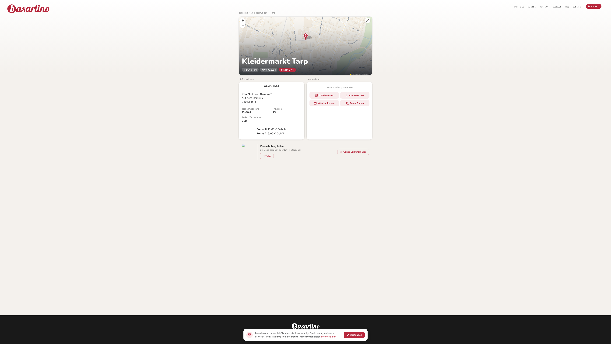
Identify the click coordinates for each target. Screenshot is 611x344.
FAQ (567, 6)
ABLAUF (557, 6)
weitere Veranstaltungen (354, 152)
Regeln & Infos (357, 103)
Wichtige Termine (325, 103)
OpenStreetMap (361, 74)
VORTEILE (519, 6)
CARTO (369, 74)
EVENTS (576, 6)
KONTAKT (545, 6)
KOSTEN (531, 6)
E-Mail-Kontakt (326, 95)
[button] (305, 36)
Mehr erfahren (328, 336)
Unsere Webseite (355, 95)
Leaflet (353, 74)
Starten (594, 6)
